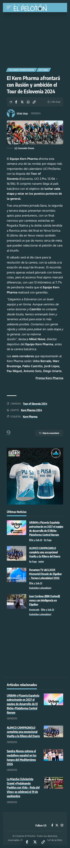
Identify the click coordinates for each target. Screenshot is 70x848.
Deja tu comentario (51, 433)
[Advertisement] (35, 38)
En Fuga (43, 70)
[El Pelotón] (31, 8)
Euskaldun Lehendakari (40, 587)
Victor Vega (22, 113)
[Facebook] (52, 825)
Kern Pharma (30, 416)
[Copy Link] (34, 102)
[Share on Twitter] (22, 102)
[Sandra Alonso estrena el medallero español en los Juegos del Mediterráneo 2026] (53, 755)
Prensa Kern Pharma (49, 378)
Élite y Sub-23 (35, 540)
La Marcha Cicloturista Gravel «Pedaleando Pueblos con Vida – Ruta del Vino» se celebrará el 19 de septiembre (23, 787)
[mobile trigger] (10, 7)
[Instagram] (62, 825)
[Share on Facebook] (16, 102)
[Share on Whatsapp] (28, 102)
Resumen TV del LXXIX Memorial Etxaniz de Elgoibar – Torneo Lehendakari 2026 (45, 574)
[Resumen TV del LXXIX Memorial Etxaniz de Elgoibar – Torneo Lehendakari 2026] (16, 575)
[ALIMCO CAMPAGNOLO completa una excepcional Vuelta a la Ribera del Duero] (16, 553)
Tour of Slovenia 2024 (35, 403)
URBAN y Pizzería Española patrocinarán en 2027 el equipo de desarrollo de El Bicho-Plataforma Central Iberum (23, 704)
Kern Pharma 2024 (31, 410)
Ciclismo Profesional (21, 70)
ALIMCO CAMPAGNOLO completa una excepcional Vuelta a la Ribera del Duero (44, 552)
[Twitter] (56, 825)
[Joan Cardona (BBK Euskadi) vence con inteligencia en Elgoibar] (16, 601)
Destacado (34, 609)
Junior (41, 561)
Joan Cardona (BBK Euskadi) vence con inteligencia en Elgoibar (44, 600)
